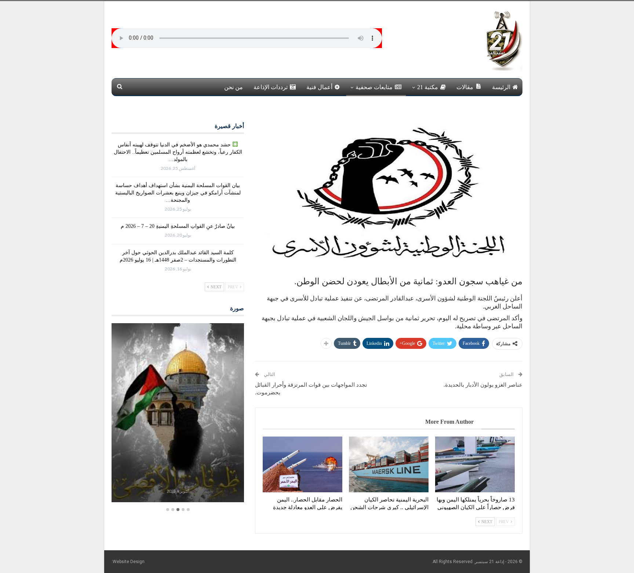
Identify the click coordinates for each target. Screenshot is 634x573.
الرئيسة (501, 87)
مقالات (464, 87)
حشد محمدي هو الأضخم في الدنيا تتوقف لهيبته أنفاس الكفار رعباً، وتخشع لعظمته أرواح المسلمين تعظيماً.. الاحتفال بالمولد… (178, 152)
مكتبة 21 (427, 87)
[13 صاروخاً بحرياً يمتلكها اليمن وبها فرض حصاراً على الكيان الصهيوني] (475, 464)
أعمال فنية (319, 87)
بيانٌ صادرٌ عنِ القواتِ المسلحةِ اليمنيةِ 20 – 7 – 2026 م (178, 226)
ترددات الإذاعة (271, 87)
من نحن (233, 87)
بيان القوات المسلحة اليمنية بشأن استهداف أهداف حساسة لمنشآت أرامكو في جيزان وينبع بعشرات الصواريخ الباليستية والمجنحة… (178, 193)
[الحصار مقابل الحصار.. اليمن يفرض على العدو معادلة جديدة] (302, 464)
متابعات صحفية (374, 87)
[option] (178, 413)
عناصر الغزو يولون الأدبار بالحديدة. (483, 385)
